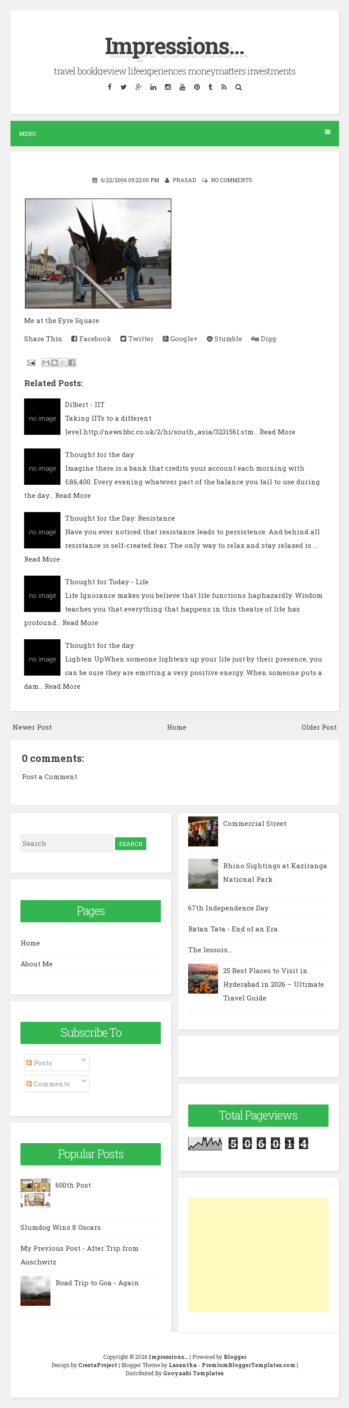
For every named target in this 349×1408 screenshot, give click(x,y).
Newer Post (32, 726)
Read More (277, 431)
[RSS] (224, 87)
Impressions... (174, 45)
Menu (27, 133)
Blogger (235, 1356)
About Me (36, 963)
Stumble (227, 338)
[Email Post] (31, 361)
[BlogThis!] (54, 362)
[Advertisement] (258, 1255)
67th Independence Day (228, 907)
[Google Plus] (138, 87)
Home (176, 726)
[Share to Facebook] (71, 362)
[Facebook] (109, 87)
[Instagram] (167, 87)
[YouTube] (182, 87)
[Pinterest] (196, 87)
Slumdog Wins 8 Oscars (60, 1227)
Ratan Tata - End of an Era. (233, 928)
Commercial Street (254, 823)
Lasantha (183, 1364)
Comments (51, 1083)
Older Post (319, 726)
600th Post (73, 1184)
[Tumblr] (210, 87)
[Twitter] (123, 87)
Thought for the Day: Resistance (120, 517)
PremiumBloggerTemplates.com (248, 1364)
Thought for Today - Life (107, 581)
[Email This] (45, 362)
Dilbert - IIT (85, 404)
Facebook (94, 338)
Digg (267, 338)
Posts (42, 1062)
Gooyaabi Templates (193, 1373)
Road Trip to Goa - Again (97, 1282)
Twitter (140, 338)
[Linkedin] (153, 87)
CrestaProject (97, 1364)
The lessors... (210, 949)
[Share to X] (63, 362)
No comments (231, 180)
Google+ (183, 338)
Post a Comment (49, 776)
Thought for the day (99, 454)
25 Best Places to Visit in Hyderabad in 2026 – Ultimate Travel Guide (273, 984)
